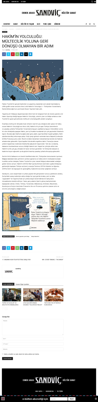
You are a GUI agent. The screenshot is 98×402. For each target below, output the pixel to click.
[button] (93, 1)
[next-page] (6, 308)
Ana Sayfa (4, 29)
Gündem (11, 29)
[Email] (26, 54)
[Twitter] (8, 54)
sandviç (7, 50)
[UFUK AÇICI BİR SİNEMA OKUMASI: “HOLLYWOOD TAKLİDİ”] (32, 294)
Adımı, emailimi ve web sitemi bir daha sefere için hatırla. (21, 354)
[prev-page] (3, 308)
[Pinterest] (13, 54)
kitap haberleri (35, 236)
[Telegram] (30, 54)
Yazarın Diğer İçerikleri (22, 284)
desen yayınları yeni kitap (22, 236)
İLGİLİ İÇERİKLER (8, 284)
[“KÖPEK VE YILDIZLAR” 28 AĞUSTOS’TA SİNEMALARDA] (11, 294)
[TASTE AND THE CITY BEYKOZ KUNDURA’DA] (53, 294)
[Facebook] (4, 54)
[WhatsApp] (17, 54)
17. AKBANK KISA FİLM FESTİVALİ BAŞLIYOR (16, 260)
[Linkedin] (22, 54)
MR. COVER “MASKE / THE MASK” (52, 260)
